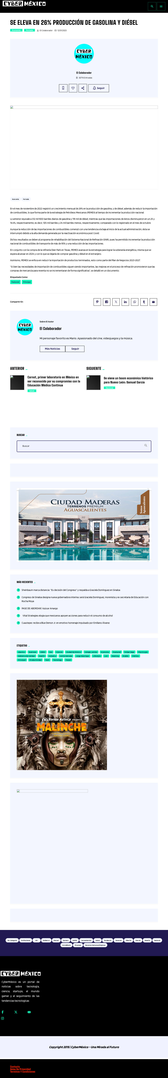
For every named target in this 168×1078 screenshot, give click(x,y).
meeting (115, 656)
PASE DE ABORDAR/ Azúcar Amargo (40, 608)
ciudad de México (73, 652)
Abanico (21, 652)
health (42, 656)
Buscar (25, 446)
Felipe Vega (129, 652)
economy (105, 652)
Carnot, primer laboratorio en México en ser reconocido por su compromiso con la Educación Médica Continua (54, 381)
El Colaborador (46, 30)
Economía (16, 30)
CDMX (42, 652)
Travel (68, 660)
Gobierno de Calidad (26, 656)
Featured (15, 282)
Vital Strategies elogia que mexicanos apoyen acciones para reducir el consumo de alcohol (67, 615)
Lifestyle (97, 656)
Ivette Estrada (66, 656)
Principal (27, 282)
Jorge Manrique (82, 656)
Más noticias (52, 348)
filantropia (143, 652)
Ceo (50, 652)
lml (106, 656)
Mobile (125, 656)
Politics (135, 656)
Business (32, 652)
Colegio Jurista (91, 652)
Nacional (109, 388)
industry (52, 656)
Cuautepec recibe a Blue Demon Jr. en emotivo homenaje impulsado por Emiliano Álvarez (66, 622)
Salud (32, 390)
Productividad (35, 660)
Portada (29, 30)
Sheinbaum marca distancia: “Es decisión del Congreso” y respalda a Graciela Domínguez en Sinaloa (71, 590)
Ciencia (59, 652)
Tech (47, 660)
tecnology (57, 660)
